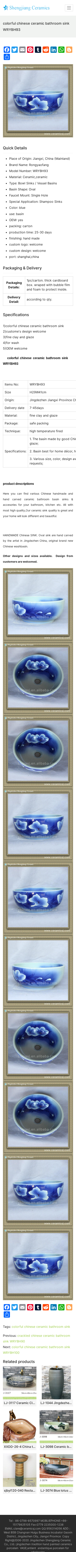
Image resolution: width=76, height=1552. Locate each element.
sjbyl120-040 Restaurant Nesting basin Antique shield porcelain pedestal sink (19, 1490)
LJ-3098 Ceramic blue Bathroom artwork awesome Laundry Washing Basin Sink (56, 1447)
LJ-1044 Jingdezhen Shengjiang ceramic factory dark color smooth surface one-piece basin (56, 1403)
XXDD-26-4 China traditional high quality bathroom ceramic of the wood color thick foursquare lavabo (19, 1447)
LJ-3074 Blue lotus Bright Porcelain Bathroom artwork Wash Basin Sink (56, 1490)
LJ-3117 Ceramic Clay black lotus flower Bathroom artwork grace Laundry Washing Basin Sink (19, 1403)
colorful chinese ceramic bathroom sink (41, 1327)
